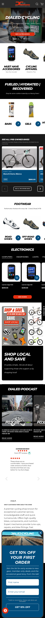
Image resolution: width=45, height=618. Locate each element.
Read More (7, 438)
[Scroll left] (5, 189)
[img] (22, 451)
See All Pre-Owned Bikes (22, 188)
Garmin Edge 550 (27, 284)
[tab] (7, 257)
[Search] (37, 4)
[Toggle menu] (2, 4)
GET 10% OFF (22, 607)
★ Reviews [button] (44, 311)
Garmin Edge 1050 (7, 284)
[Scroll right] (40, 189)
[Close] (41, 533)
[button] (7, 479)
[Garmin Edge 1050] (11, 272)
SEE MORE (22, 297)
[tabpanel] (22, 277)
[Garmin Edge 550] (31, 272)
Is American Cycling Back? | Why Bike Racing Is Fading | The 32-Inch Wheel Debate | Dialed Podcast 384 (17, 431)
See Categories (22, 34)
